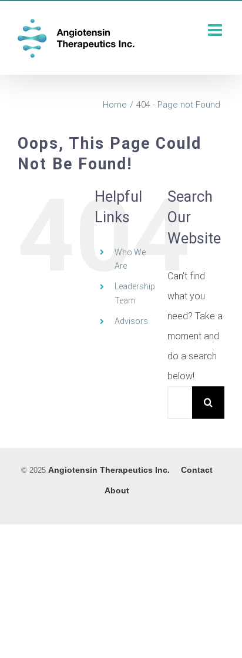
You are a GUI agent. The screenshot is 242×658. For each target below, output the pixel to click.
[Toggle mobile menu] (216, 30)
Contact (197, 470)
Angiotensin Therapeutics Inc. (109, 470)
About (117, 490)
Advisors (131, 321)
